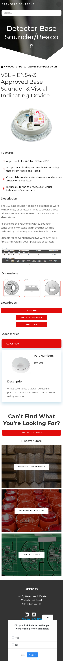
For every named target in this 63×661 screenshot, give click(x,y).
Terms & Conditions (31, 619)
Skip (23, 655)
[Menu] (58, 4)
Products (11, 66)
